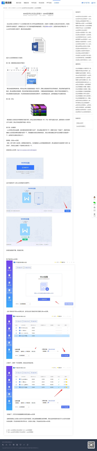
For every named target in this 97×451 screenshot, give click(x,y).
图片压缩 (18, 2)
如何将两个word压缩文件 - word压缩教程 (84, 39)
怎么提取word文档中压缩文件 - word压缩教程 (83, 51)
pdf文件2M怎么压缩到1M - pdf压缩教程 (83, 101)
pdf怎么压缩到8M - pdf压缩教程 (83, 107)
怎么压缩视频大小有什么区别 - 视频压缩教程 (83, 94)
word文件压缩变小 (81, 126)
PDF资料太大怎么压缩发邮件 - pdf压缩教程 (84, 103)
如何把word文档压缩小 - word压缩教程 (84, 42)
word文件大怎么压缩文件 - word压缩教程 (84, 19)
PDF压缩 (33, 2)
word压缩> (18, 8)
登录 (94, 2)
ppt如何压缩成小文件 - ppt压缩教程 (83, 78)
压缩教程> (13, 8)
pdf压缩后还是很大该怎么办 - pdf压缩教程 (83, 82)
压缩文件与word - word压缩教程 (83, 28)
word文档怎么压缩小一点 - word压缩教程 (84, 44)
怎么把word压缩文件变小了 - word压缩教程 (84, 49)
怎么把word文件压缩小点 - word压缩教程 (84, 60)
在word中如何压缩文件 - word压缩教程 (84, 75)
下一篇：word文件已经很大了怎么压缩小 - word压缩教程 (19, 432)
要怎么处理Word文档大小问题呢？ (83, 46)
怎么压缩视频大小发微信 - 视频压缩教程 (83, 89)
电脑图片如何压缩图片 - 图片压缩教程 (83, 73)
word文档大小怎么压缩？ (82, 30)
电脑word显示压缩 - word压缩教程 (84, 25)
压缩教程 (56, 2)
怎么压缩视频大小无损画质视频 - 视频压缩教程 (83, 91)
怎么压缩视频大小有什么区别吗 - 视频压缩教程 (83, 96)
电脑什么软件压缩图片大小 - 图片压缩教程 (83, 80)
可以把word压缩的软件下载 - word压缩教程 (84, 21)
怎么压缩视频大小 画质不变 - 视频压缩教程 (84, 69)
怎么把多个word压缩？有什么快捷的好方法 (84, 55)
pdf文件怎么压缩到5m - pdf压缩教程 (84, 105)
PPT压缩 (49, 2)
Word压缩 (41, 2)
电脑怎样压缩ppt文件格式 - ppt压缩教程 (83, 71)
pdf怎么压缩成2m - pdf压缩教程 (83, 84)
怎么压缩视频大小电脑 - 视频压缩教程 (83, 87)
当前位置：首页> (7, 8)
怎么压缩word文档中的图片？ (83, 53)
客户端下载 (86, 2)
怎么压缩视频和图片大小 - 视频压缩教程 (83, 98)
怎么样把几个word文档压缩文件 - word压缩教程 (83, 112)
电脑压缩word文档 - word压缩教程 (84, 23)
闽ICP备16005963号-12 (33, 447)
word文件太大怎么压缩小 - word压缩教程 (84, 17)
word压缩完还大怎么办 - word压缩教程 (84, 37)
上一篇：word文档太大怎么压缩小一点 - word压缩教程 (19, 430)
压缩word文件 (48, 26)
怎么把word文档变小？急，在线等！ (83, 33)
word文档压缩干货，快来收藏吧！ (84, 57)
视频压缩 (26, 2)
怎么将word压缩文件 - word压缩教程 (84, 35)
